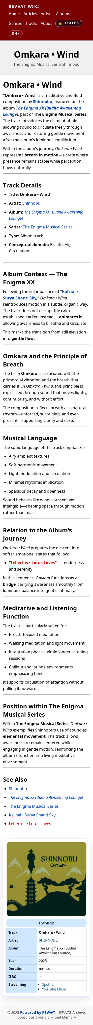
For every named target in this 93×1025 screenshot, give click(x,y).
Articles (30, 13)
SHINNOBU (48, 940)
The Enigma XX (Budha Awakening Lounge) (46, 797)
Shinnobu (42, 101)
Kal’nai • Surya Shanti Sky (32, 815)
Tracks (31, 23)
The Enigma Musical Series (48, 227)
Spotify (47, 984)
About (46, 23)
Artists (47, 13)
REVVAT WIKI (24, 6)
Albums (63, 13)
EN (15, 34)
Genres (15, 23)
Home (14, 13)
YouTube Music (54, 989)
